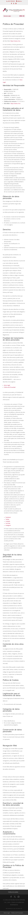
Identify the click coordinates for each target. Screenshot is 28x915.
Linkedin (8, 521)
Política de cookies (13, 892)
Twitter (7, 519)
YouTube (8, 523)
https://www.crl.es (15, 41)
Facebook (8, 517)
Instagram (8, 525)
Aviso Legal (7, 385)
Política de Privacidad (9, 387)
